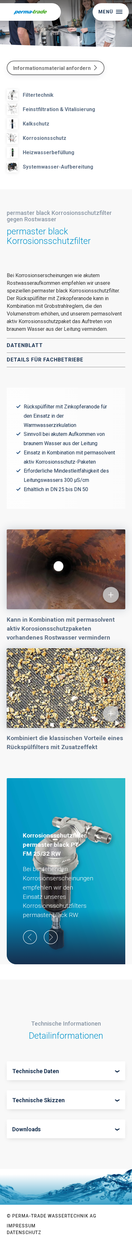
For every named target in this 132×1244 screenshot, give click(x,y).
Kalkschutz (36, 124)
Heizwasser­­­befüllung (48, 152)
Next (51, 937)
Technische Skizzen (38, 1100)
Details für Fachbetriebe (45, 360)
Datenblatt (25, 345)
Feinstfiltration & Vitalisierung (59, 109)
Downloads (26, 1129)
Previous (30, 937)
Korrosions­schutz (44, 138)
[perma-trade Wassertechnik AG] (30, 12)
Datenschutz (24, 1232)
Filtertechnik (38, 95)
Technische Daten (35, 1071)
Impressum (21, 1225)
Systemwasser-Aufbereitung (58, 167)
